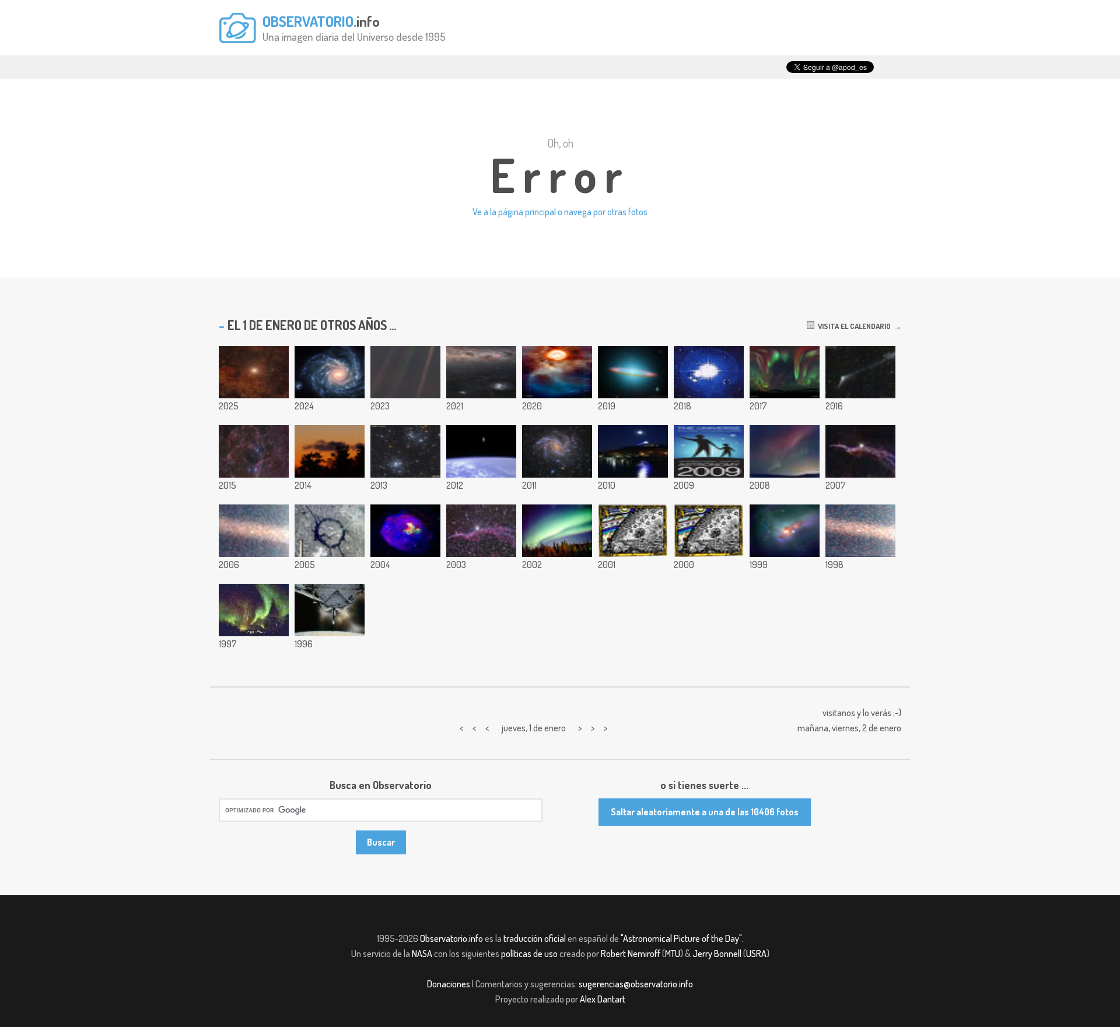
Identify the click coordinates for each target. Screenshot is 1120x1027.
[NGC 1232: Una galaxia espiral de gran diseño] (330, 372)
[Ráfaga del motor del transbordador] (330, 610)
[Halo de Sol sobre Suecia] (709, 372)
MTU (672, 953)
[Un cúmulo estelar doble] (405, 451)
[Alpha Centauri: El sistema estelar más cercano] (254, 372)
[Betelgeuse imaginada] (557, 372)
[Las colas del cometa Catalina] (860, 372)
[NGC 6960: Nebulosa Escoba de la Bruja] (860, 451)
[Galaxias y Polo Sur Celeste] (481, 372)
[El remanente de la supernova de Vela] (254, 451)
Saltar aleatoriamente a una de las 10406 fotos (705, 812)
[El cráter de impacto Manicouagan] (330, 530)
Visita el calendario (852, 326)
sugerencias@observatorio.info (636, 984)
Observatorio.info (451, 938)
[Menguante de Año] (330, 451)
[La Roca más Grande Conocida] (860, 530)
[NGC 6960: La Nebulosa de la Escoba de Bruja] (481, 530)
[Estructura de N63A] (405, 530)
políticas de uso (529, 953)
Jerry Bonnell (716, 953)
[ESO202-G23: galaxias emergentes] (785, 530)
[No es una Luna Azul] (633, 451)
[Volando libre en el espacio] (481, 451)
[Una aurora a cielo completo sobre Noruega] (785, 372)
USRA (756, 953)
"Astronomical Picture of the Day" (681, 938)
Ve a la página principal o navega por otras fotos (560, 212)
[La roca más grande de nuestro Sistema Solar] (405, 372)
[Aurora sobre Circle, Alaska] (254, 610)
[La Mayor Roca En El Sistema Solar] (254, 530)
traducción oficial (534, 938)
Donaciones (448, 984)
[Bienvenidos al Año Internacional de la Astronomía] (709, 451)
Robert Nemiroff (630, 953)
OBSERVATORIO (308, 21)
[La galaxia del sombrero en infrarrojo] (633, 372)
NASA (422, 953)
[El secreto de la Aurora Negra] (557, 530)
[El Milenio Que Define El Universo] (709, 530)
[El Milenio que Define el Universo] (633, 530)
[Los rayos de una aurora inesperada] (785, 451)
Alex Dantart (602, 999)
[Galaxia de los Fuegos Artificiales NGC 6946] (557, 451)
